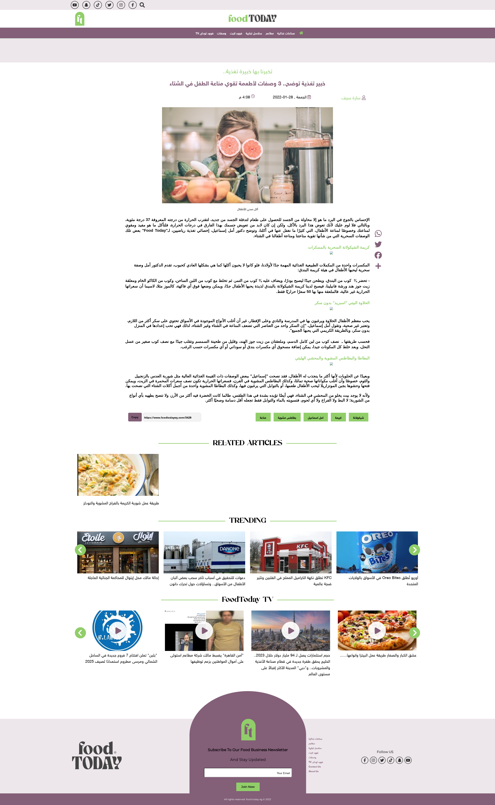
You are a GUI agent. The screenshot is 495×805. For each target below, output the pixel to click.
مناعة (263, 417)
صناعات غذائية (286, 32)
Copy (134, 417)
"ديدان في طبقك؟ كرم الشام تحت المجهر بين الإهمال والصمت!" (122, 657)
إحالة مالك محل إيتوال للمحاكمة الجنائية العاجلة (209, 577)
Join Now (248, 787)
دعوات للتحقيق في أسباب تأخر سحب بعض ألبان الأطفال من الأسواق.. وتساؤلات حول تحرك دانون (294, 580)
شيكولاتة (358, 417)
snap (86, 5)
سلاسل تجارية (254, 32)
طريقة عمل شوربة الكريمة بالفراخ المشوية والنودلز (121, 502)
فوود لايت (236, 32)
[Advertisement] (247, 50)
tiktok (98, 5)
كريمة (338, 417)
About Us (313, 771)
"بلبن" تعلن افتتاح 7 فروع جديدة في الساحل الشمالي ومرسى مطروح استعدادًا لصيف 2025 (208, 657)
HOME (300, 32)
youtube (75, 5)
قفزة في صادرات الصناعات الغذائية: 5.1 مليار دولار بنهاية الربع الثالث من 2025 (119, 580)
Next (80, 550)
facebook (133, 5)
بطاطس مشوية (287, 417)
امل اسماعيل (315, 417)
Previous (414, 550)
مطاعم (270, 32)
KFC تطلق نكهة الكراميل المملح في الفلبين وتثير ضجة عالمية (380, 580)
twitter (109, 5)
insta (121, 5)
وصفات (221, 32)
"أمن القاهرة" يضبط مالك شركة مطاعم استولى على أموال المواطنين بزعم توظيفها (293, 657)
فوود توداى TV (204, 32)
